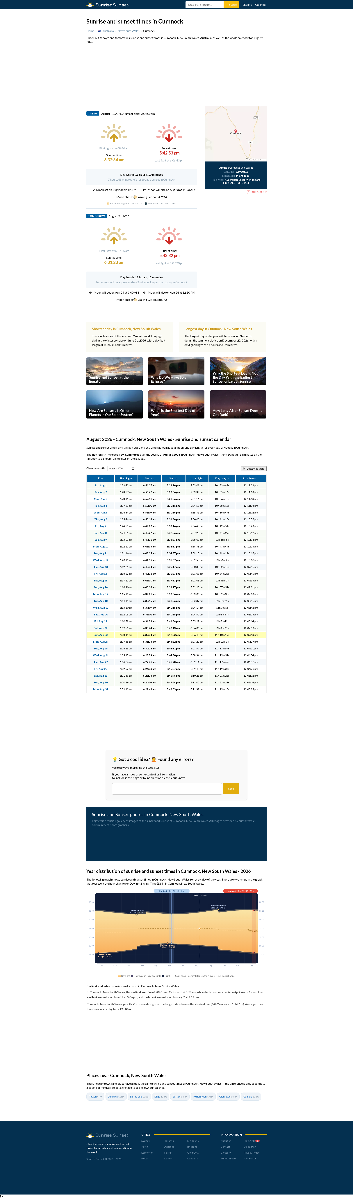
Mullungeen (203, 1096)
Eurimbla (116, 1096)
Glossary (226, 1152)
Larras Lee (139, 1096)
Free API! (251, 1140)
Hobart (145, 1158)
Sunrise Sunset (112, 5)
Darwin (168, 1158)
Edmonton (147, 1152)
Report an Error (259, 191)
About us (226, 1140)
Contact (225, 1146)
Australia (108, 31)
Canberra (192, 1158)
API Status (250, 1158)
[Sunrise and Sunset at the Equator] (114, 388)
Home (90, 31)
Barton (180, 1096)
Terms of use (228, 1158)
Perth (144, 1146)
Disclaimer (250, 1146)
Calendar (261, 4)
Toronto (169, 1140)
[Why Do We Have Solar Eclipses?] (176, 388)
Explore (247, 4)
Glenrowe (228, 1096)
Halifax (168, 1152)
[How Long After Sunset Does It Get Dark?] (238, 422)
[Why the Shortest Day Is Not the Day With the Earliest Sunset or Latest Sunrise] (238, 388)
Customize (255, 468)
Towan (95, 1096)
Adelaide (169, 1146)
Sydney (145, 1140)
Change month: (95, 468)
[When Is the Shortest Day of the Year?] (176, 422)
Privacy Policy (251, 1152)
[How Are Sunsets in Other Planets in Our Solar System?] (114, 422)
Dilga (160, 1096)
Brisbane (192, 1146)
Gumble (251, 1096)
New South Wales (128, 31)
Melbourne (193, 1140)
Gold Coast (193, 1152)
